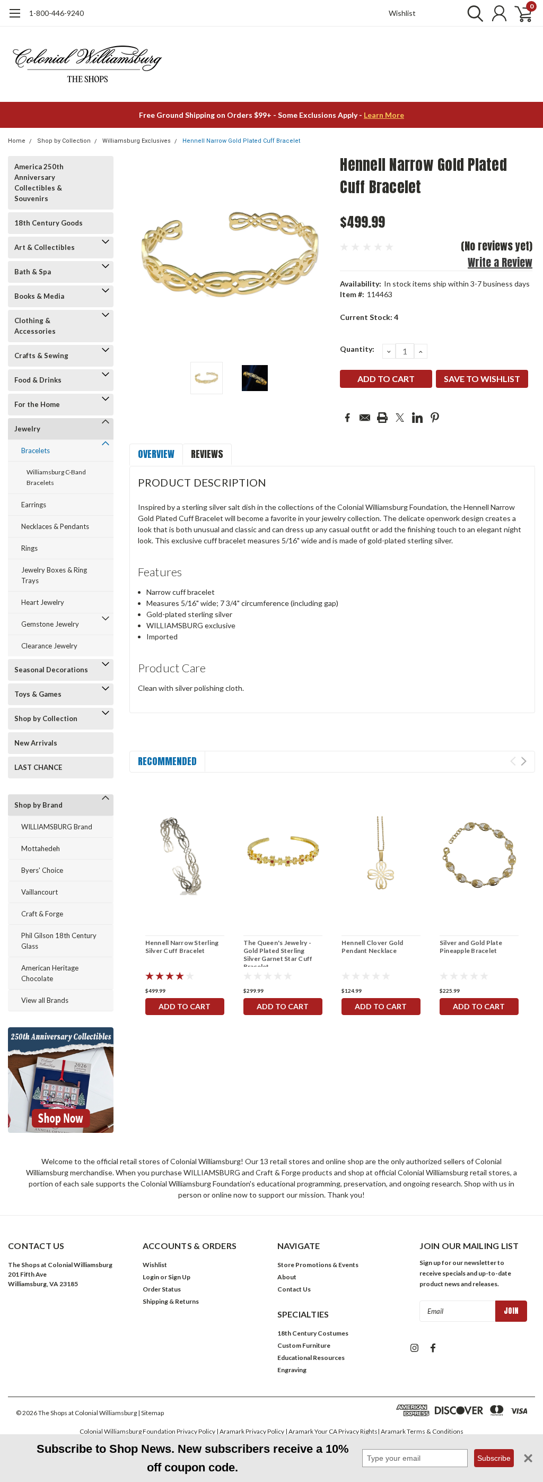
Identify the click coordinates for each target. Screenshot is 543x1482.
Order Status (162, 1289)
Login (151, 1277)
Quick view (184, 857)
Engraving (291, 1370)
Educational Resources (311, 1358)
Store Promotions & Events (317, 1265)
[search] (472, 13)
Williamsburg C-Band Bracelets (56, 477)
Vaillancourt (39, 892)
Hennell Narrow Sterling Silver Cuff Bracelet (182, 947)
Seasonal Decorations (51, 669)
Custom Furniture (303, 1345)
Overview (156, 454)
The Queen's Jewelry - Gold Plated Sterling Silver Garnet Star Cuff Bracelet (278, 954)
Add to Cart (185, 1006)
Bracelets (35, 450)
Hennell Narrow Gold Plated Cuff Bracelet (241, 140)
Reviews (207, 454)
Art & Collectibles (44, 247)
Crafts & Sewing (41, 355)
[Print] (382, 417)
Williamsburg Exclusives (136, 140)
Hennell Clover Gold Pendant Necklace (372, 947)
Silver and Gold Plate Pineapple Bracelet (471, 947)
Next (318, 255)
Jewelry (27, 428)
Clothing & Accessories (35, 325)
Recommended (167, 761)
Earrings (33, 504)
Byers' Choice (42, 870)
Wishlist (402, 13)
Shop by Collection (64, 140)
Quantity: (357, 348)
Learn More (384, 114)
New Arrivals (35, 743)
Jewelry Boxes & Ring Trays (54, 575)
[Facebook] (347, 417)
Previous (142, 255)
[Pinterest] (435, 417)
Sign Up (179, 1277)
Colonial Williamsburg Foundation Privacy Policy (147, 1431)
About (286, 1277)
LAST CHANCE (38, 767)
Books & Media (39, 296)
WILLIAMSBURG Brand (56, 826)
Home (16, 140)
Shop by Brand (38, 805)
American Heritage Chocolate (49, 973)
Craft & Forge (42, 913)
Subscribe (494, 1458)
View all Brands (44, 1000)
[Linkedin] (417, 417)
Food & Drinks (38, 380)
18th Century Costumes (312, 1333)
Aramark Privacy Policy (252, 1431)
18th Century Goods (48, 223)
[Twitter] (400, 417)
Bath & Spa (32, 271)
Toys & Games (38, 694)
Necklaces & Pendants (55, 526)
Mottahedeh (40, 848)
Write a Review (500, 262)
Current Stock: (369, 317)
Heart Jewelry (42, 602)
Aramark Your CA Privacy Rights (333, 1431)
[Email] (365, 417)
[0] (519, 13)
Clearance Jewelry (49, 646)
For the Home (37, 404)
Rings (29, 548)
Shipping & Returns (171, 1301)
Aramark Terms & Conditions (422, 1431)
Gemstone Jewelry (50, 624)
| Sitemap (151, 1413)
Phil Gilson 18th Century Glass (59, 940)
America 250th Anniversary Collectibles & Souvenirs (39, 182)
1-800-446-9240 (56, 13)
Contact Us (294, 1289)
